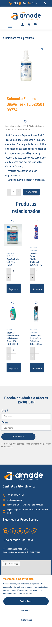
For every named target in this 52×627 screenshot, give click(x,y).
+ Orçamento (31, 192)
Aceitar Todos (26, 601)
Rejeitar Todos (26, 620)
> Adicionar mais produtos (18, 38)
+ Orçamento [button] (13, 288)
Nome (4, 422)
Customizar (26, 611)
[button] (45, 3)
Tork (26, 126)
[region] (26, 601)
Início (7, 126)
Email (4, 410)
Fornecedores (16, 126)
